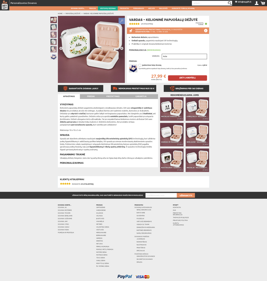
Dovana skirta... (78, 9)
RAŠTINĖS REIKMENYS (144, 230)
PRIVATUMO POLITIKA (180, 220)
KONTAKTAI (177, 207)
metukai (99, 244)
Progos (92, 9)
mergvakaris (101, 232)
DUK (174, 210)
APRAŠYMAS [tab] (69, 96)
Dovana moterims (65, 210)
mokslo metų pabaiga (104, 249)
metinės (99, 224)
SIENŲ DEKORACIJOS (144, 210)
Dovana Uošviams (65, 218)
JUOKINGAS (141, 239)
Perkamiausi (138, 9)
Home (60, 14)
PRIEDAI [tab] (91, 96)
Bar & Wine (141, 213)
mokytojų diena (102, 263)
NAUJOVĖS (163, 9)
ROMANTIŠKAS (142, 242)
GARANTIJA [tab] (141, 96)
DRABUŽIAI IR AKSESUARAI (146, 227)
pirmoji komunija (102, 246)
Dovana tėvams (64, 213)
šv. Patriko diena (102, 266)
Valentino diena (102, 227)
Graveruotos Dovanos (146, 256)
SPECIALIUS (141, 250)
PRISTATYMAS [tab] (112, 96)
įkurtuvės (100, 218)
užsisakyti (186, 195)
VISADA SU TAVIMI (143, 224)
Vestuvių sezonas (108, 9)
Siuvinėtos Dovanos (144, 259)
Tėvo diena (100, 258)
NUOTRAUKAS (141, 245)
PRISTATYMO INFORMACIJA (177, 214)
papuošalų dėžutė (73, 14)
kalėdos (99, 213)
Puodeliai (140, 218)
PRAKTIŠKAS (141, 248)
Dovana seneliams (65, 216)
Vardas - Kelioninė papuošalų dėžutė (98, 14)
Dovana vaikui (63, 227)
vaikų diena (100, 260)
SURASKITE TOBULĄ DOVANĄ (183, 9)
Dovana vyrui (63, 224)
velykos (99, 216)
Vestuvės (100, 230)
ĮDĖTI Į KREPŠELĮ (187, 78)
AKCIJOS (151, 9)
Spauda (139, 262)
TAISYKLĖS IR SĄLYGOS (181, 217)
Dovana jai (62, 207)
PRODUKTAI (124, 9)
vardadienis (101, 210)
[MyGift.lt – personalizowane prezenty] (4, 5)
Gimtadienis (100, 207)
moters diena (101, 252)
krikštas (99, 241)
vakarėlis (100, 221)
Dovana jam (62, 221)
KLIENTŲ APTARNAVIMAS (178, 224)
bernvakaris (101, 235)
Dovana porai (63, 230)
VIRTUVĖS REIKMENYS (144, 221)
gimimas (99, 238)
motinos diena (101, 255)
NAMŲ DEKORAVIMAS (144, 233)
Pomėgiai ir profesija (66, 232)
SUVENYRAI (141, 215)
